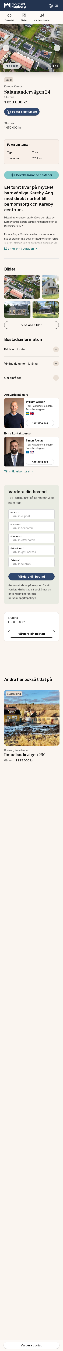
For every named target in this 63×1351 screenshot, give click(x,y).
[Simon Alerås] (14, 451)
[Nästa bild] (57, 48)
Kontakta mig (40, 422)
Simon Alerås (34, 440)
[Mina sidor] (51, 6)
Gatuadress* (17, 548)
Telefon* (15, 560)
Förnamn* (15, 524)
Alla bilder (12, 65)
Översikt (9, 20)
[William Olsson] (14, 413)
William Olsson (35, 401)
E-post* (14, 512)
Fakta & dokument (24, 111)
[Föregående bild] (6, 48)
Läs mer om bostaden (19, 248)
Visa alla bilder (31, 325)
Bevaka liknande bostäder (34, 175)
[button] (31, 296)
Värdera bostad (42, 20)
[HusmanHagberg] (15, 6)
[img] (27, 413)
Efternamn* (16, 536)
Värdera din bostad (31, 576)
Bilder (24, 20)
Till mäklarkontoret (17, 471)
